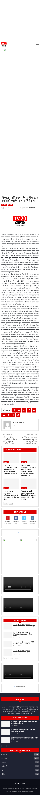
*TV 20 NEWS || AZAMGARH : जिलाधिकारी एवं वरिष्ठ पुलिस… (22, 651)
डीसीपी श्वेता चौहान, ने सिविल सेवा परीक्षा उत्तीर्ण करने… (24, 739)
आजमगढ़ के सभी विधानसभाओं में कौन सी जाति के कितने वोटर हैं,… (23, 730)
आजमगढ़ (10, 204)
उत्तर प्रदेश (4, 204)
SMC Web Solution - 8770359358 (27, 788)
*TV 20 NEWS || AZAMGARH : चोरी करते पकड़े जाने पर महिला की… (23, 643)
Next (36, 121)
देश (2, 770)
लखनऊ (3, 762)
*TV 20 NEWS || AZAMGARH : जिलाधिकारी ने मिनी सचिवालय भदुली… (24, 625)
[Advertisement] (20, 21)
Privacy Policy (20, 783)
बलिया (3, 774)
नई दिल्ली (4, 766)
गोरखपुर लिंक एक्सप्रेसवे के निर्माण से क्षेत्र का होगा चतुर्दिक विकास (10, 440)
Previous (3, 121)
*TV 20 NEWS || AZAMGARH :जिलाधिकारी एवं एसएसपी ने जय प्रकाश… (22, 634)
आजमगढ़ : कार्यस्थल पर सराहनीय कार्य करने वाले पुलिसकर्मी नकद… (24, 722)
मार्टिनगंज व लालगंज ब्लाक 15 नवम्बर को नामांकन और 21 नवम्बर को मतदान (29, 440)
